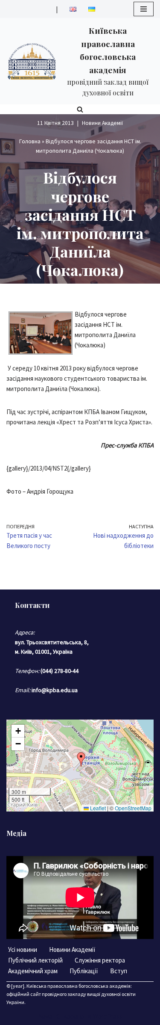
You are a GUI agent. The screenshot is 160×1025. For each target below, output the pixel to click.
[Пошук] (80, 109)
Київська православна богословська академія (78, 986)
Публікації (84, 971)
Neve (45, 1016)
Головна (30, 141)
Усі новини (22, 949)
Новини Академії (102, 123)
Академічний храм (33, 971)
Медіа (16, 833)
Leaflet (97, 808)
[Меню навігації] (144, 9)
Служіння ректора (100, 960)
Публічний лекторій (35, 960)
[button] (81, 759)
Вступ (118, 971)
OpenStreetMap (133, 808)
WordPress (107, 1016)
